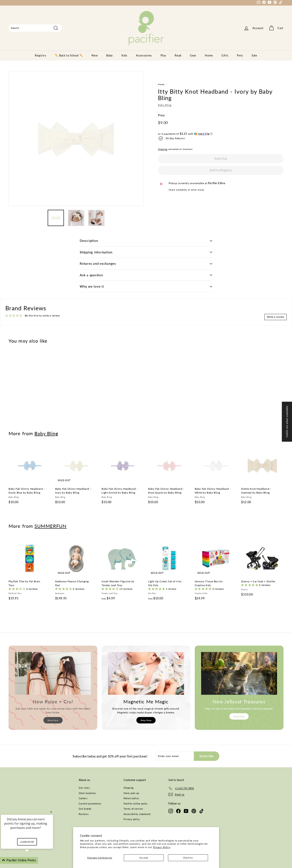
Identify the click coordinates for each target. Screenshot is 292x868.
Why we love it (92, 286)
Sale (254, 55)
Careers (83, 798)
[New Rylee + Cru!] (53, 673)
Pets (240, 55)
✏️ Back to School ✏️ (69, 55)
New (94, 55)
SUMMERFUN (50, 526)
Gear (193, 55)
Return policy (131, 798)
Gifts (224, 55)
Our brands (85, 808)
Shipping (162, 149)
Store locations (87, 793)
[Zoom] (76, 138)
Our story (84, 787)
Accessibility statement (137, 814)
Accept (143, 857)
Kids (124, 55)
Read (178, 55)
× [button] (51, 812)
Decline (188, 857)
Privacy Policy (161, 847)
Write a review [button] (275, 316)
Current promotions (90, 803)
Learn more (27, 841)
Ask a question (91, 275)
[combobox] (35, 28)
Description (89, 241)
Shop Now (53, 720)
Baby (109, 55)
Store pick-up (131, 793)
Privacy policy (132, 819)
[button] (220, 134)
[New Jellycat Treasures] (239, 673)
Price (161, 115)
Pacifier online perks (136, 803)
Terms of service (133, 808)
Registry (40, 55)
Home (209, 55)
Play (163, 55)
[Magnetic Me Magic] (146, 673)
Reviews (83, 814)
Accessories (144, 55)
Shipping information (96, 252)
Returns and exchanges (98, 263)
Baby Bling (164, 105)
